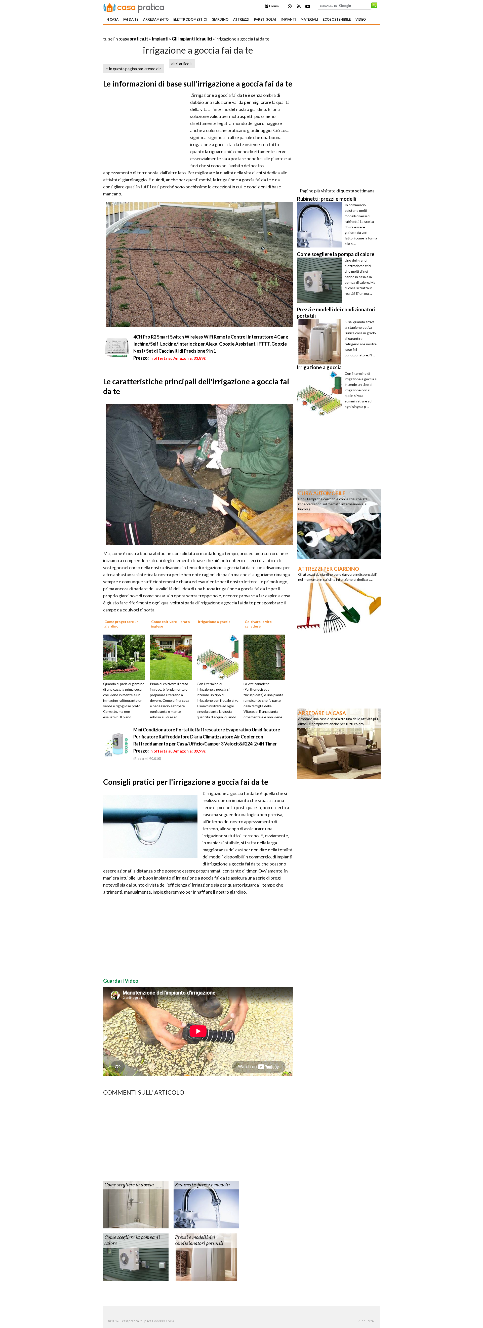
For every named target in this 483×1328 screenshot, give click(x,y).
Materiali (309, 19)
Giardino (220, 19)
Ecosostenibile (337, 19)
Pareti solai (265, 19)
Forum (273, 6)
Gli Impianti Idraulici (192, 39)
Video (360, 19)
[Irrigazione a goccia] (219, 656)
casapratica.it (134, 39)
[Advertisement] (162, 32)
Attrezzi (241, 19)
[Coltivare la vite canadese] (266, 656)
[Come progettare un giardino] (125, 656)
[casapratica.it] (134, 7)
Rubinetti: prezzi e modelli (202, 1185)
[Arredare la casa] (339, 743)
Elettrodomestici (190, 19)
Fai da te (130, 19)
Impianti (288, 19)
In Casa (111, 19)
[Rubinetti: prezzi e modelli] (206, 1204)
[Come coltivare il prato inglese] (172, 656)
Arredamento (156, 19)
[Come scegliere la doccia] (136, 1204)
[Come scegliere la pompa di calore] (136, 1257)
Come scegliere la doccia (129, 1185)
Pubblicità (365, 1321)
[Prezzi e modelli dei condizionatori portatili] (206, 1257)
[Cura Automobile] (339, 523)
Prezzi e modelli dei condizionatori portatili (199, 1240)
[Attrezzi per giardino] (339, 599)
